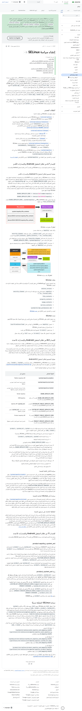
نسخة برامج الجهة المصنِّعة (53, 695)
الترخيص (35, 705)
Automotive (21, 10)
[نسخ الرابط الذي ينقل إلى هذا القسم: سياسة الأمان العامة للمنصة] (37, 471)
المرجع (12, 10)
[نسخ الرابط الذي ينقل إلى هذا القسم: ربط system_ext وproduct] (35, 572)
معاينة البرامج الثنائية (54, 692)
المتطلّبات (57, 687)
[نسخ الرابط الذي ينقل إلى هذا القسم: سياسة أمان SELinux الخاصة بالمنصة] (31, 496)
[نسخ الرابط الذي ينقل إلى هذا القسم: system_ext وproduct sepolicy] (31, 544)
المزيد (56, 2)
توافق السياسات (22, 527)
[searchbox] (71, 15)
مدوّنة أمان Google (35, 692)
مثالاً (52, 596)
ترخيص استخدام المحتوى (19, 670)
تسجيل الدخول (5, 2)
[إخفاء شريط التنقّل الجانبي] (62, 708)
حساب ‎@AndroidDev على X (32, 687)
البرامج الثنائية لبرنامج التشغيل (52, 697)
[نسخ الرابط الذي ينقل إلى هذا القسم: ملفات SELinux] (44, 280)
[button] (72, 25)
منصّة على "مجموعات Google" (32, 695)
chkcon (41, 133)
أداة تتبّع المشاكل (16, 697)
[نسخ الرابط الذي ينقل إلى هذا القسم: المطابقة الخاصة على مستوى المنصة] (32, 512)
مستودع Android (55, 684)
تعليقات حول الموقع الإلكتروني (51, 708)
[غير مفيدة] (6, 46)
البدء (68, 10)
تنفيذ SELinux (33, 311)
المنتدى (47, 705)
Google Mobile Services (14, 692)
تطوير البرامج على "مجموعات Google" (30, 697)
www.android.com (15, 689)
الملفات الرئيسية (14, 157)
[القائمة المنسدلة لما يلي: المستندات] (62, 2)
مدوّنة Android (35, 689)
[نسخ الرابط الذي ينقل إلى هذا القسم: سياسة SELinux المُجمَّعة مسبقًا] (30, 603)
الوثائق (78, 6)
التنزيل (57, 689)
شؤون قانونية (41, 705)
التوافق (42, 10)
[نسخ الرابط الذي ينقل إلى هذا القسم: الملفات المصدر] (43, 110)
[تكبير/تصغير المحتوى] (46, 57)
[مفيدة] (9, 46)
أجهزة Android (33, 10)
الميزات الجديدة (77, 10)
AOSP (54, 46)
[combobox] (35, 1)
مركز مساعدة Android (15, 684)
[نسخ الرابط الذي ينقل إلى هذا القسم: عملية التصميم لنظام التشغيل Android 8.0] (27, 359)
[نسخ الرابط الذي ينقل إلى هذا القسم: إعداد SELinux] (44, 316)
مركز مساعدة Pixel (16, 687)
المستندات (66, 2)
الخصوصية (29, 705)
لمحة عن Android (55, 705)
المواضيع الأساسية (52, 10)
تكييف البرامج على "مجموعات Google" (30, 700)
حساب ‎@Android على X (33, 684)
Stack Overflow (16, 695)
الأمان (62, 10)
